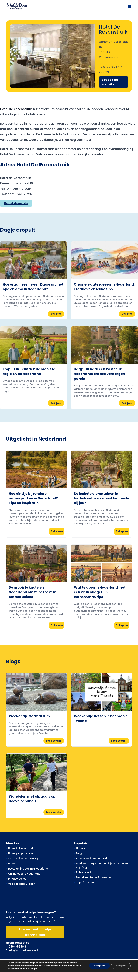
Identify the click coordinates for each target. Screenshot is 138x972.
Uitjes (11, 863)
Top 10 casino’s (86, 882)
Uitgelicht (82, 848)
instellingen (31, 968)
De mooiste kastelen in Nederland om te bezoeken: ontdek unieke (32, 592)
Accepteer (99, 965)
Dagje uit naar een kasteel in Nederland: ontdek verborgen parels (99, 374)
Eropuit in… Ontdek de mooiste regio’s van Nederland (29, 371)
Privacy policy (17, 878)
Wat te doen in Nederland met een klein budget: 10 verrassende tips (100, 592)
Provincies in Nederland (91, 858)
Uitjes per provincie (20, 853)
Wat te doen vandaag (23, 858)
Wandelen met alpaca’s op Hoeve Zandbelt (32, 798)
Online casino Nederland (24, 873)
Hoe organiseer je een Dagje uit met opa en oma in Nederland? (33, 286)
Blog (79, 853)
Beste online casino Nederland (28, 868)
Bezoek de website (110, 81)
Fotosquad (83, 872)
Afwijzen (121, 965)
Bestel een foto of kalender (93, 877)
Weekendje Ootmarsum (29, 716)
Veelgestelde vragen (21, 884)
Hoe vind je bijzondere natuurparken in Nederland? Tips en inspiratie (33, 498)
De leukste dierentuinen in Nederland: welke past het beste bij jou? (101, 498)
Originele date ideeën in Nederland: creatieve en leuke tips (104, 286)
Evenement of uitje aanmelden (35, 932)
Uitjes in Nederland (20, 848)
